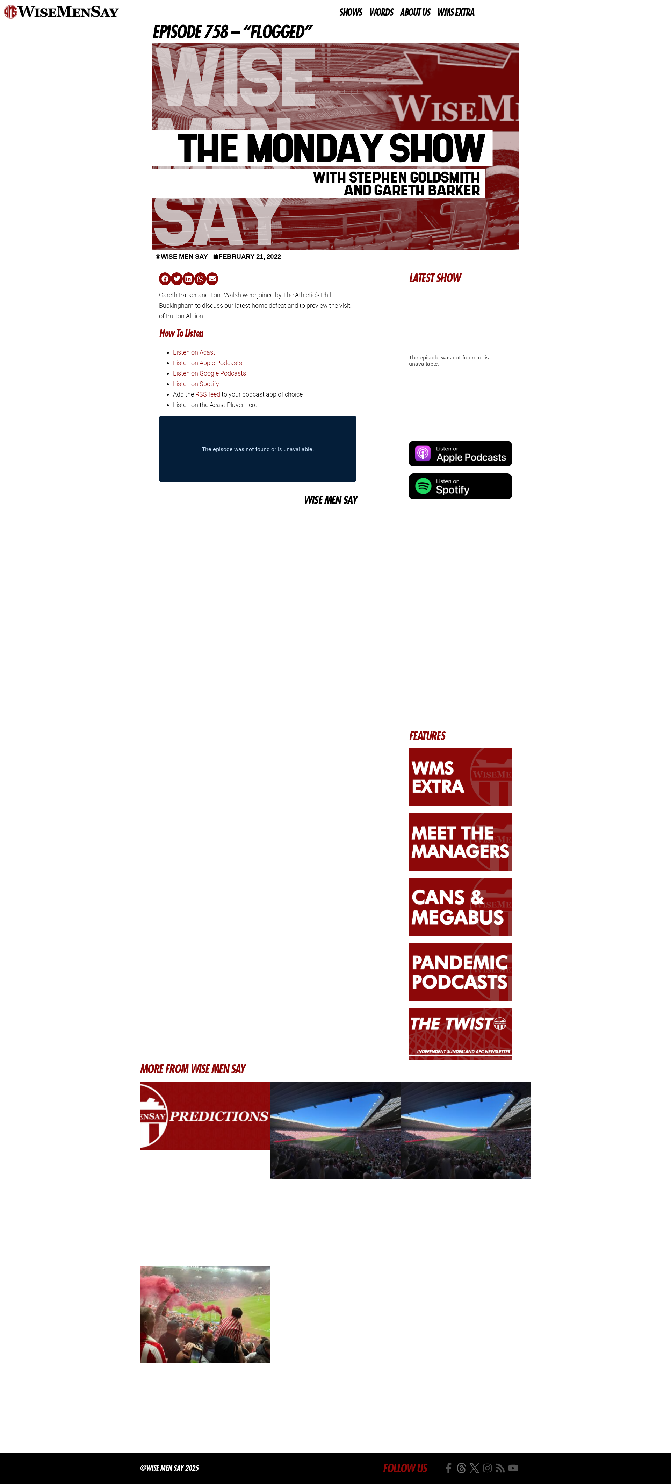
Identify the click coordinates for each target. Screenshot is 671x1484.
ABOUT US (415, 12)
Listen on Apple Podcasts (207, 362)
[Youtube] (513, 1468)
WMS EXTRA (455, 12)
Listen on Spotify (196, 383)
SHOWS (350, 12)
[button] (165, 279)
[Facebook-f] (448, 1468)
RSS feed (207, 394)
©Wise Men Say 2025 (169, 1467)
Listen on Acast (194, 352)
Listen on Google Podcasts (209, 373)
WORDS (381, 12)
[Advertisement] (257, 560)
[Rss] (500, 1468)
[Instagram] (487, 1468)
